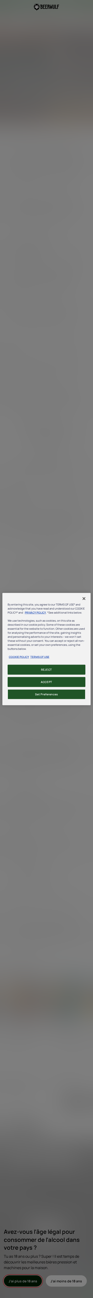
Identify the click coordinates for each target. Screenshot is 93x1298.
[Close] (84, 598)
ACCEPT (46, 682)
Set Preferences (46, 694)
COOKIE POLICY (19, 657)
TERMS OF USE (39, 657)
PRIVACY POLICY (35, 612)
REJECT (46, 669)
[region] (46, 649)
